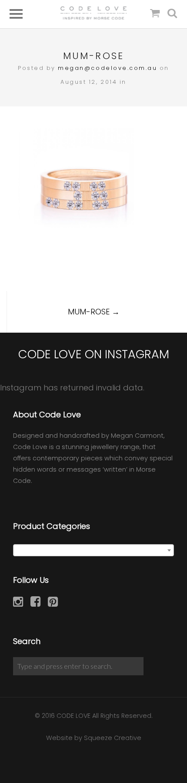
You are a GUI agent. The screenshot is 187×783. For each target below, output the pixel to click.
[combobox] (93, 550)
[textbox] (93, 551)
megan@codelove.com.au (107, 68)
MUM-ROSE (94, 311)
